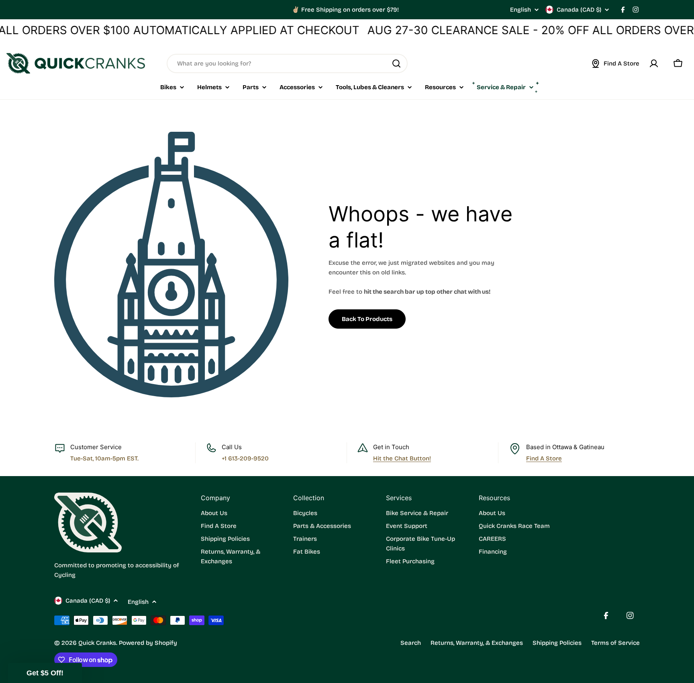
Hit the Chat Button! (402, 458)
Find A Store (544, 458)
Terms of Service (615, 642)
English (520, 10)
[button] (45, 673)
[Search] (396, 63)
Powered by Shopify (148, 642)
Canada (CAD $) (579, 9)
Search (410, 642)
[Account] (654, 63)
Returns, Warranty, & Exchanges (477, 642)
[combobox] (287, 63)
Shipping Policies (557, 642)
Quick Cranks (97, 642)
